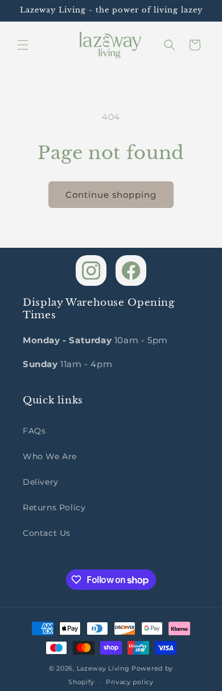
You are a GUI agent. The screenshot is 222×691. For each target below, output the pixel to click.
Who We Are (50, 456)
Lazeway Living (104, 668)
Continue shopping (111, 194)
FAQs (34, 431)
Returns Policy (54, 507)
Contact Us (47, 533)
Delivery (41, 482)
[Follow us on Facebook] (131, 270)
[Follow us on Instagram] (91, 270)
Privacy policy (130, 682)
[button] (22, 44)
